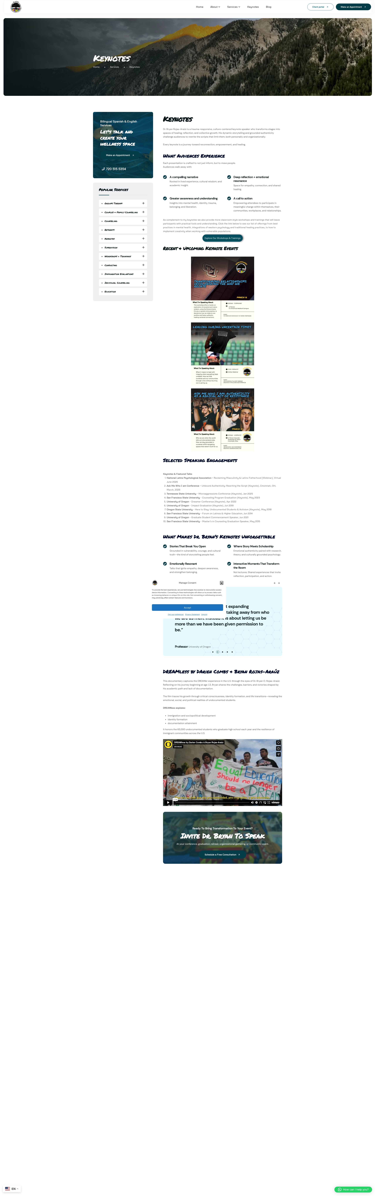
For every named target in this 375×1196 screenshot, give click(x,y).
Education (110, 291)
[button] (221, 582)
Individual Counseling (117, 282)
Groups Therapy (113, 203)
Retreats (109, 229)
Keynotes (253, 6)
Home (199, 6)
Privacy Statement (192, 614)
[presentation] (274, 583)
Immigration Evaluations (119, 274)
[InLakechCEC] (16, 7)
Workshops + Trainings (118, 256)
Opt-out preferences (176, 614)
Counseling (111, 221)
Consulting (111, 265)
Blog (268, 6)
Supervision (111, 247)
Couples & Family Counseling (121, 212)
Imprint (204, 614)
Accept (187, 607)
